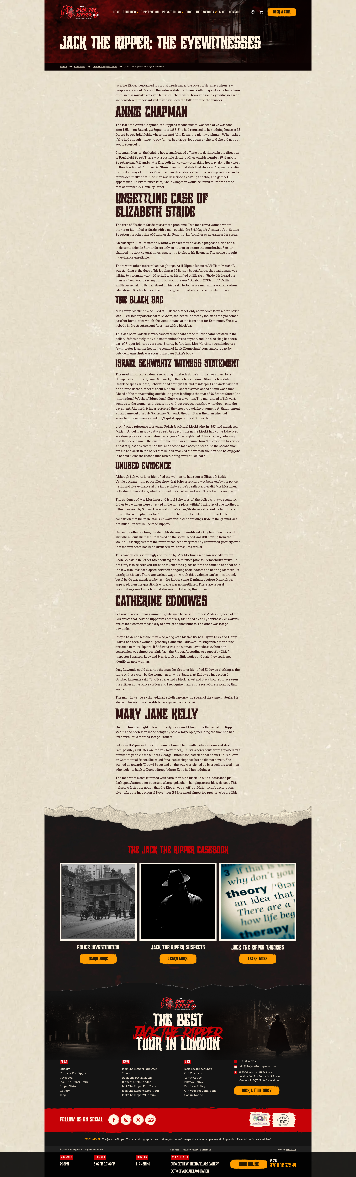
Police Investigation (98, 947)
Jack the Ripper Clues (105, 66)
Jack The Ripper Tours (74, 1082)
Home (116, 12)
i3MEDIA (291, 1149)
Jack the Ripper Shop (198, 1069)
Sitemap (206, 1149)
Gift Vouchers (193, 1073)
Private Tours (171, 12)
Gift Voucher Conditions (200, 1090)
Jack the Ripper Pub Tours (139, 1086)
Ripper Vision (150, 12)
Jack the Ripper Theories (257, 948)
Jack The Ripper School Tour (140, 1090)
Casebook (79, 66)
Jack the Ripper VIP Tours (139, 1095)
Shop (189, 12)
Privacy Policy (193, 1082)
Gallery (65, 1090)
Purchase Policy (194, 1086)
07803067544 (283, 1166)
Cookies (174, 1149)
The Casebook (205, 12)
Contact (234, 12)
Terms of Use (193, 1077)
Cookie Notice (193, 1095)
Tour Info (129, 12)
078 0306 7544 (247, 1061)
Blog (222, 12)
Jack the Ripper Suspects (178, 947)
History (65, 1069)
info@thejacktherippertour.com (258, 1066)
